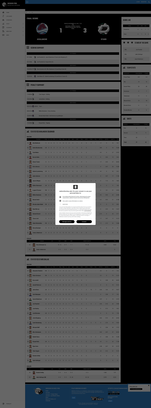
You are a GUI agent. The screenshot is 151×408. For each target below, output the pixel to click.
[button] (75, 204)
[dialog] (75, 204)
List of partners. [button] (87, 210)
